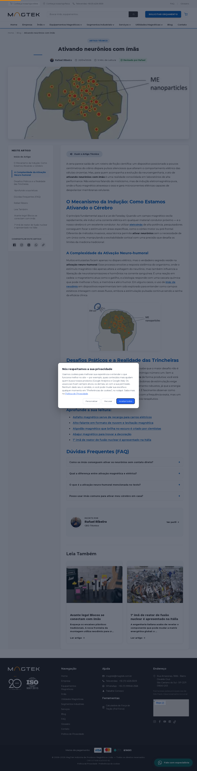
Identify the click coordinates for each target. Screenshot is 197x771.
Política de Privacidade (76, 393)
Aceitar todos (125, 401)
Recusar (108, 401)
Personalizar (91, 401)
